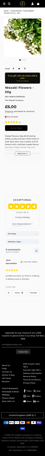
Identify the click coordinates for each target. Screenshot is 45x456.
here (23, 338)
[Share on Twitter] (19, 68)
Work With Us (8, 401)
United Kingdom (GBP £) (21, 415)
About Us (6, 365)
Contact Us (7, 372)
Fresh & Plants (16, 11)
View (28, 396)
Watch (29, 401)
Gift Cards (6, 378)
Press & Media (8, 398)
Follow (29, 391)
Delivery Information (32, 373)
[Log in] (32, 4)
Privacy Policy (29, 383)
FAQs (4, 368)
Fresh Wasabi (28, 11)
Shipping (9, 111)
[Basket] (38, 4)
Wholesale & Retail (10, 392)
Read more (22, 153)
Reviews (5, 381)
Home (6, 11)
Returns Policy (29, 376)
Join (38, 401)
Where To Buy (8, 375)
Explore (38, 396)
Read (38, 391)
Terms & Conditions (32, 380)
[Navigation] (4, 4)
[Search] (10, 4)
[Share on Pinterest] (25, 68)
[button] (20, 60)
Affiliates (6, 395)
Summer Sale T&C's (31, 370)
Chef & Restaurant (10, 388)
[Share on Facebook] (13, 68)
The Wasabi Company (14, 100)
